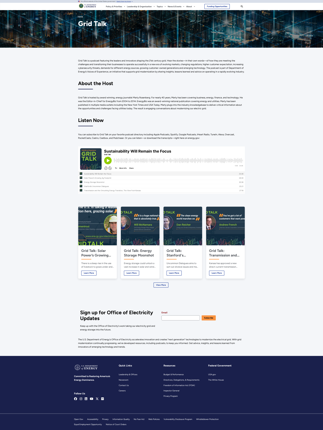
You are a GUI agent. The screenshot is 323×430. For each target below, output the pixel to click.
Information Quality (121, 419)
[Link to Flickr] (102, 399)
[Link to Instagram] (81, 399)
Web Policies (154, 419)
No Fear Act (139, 419)
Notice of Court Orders (116, 424)
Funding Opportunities (217, 6)
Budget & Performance (174, 374)
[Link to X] (97, 399)
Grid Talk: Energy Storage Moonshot (139, 252)
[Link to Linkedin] (86, 399)
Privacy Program (171, 396)
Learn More (87, 273)
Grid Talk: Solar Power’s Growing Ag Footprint (95, 252)
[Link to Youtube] (91, 399)
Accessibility (92, 419)
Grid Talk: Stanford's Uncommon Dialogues (176, 252)
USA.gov (212, 374)
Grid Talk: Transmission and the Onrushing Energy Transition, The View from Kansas (223, 252)
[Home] (88, 7)
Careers (122, 390)
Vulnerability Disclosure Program (178, 419)
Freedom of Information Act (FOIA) (179, 385)
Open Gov (78, 419)
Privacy (105, 419)
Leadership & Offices (128, 374)
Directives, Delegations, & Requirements (181, 380)
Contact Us (124, 385)
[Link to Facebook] (75, 399)
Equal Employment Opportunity (88, 424)
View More (161, 285)
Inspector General (171, 390)
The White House (216, 380)
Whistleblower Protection (207, 419)
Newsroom (123, 380)
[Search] (241, 6)
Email (164, 312)
